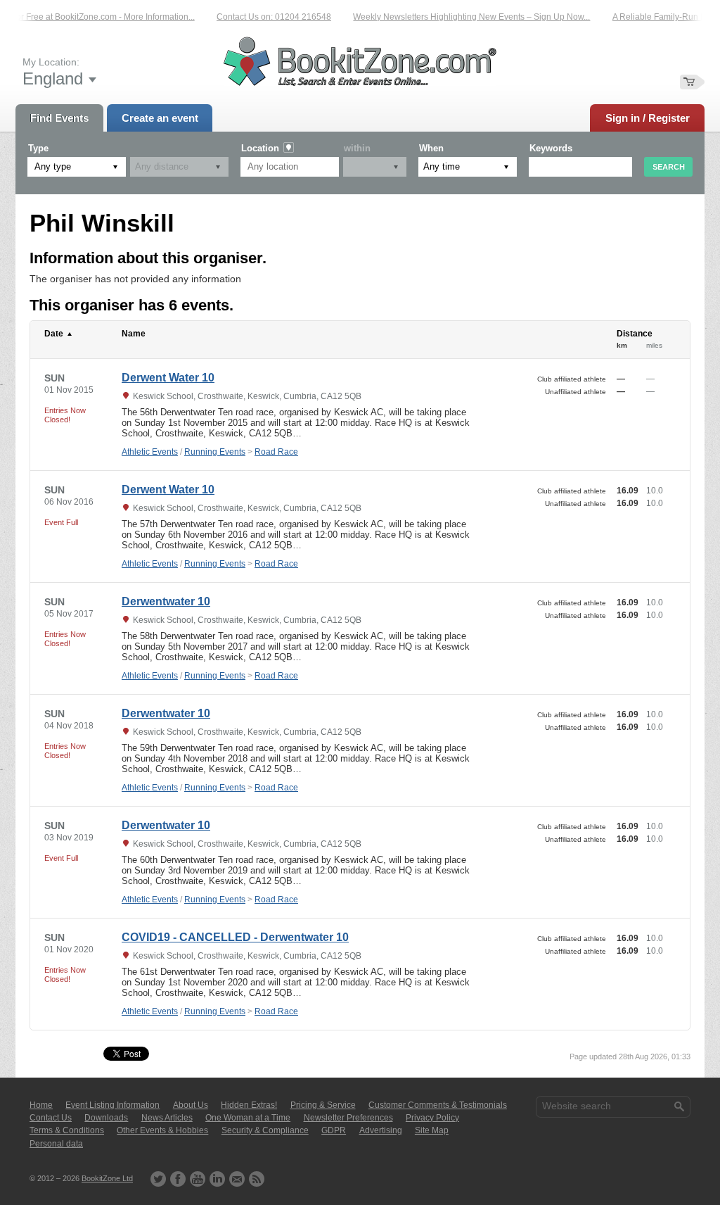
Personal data (56, 1144)
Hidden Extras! (249, 1105)
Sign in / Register (647, 118)
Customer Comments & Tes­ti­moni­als (437, 1105)
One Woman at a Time (247, 1118)
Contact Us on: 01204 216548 (266, 17)
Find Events (59, 118)
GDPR (333, 1130)
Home (41, 1105)
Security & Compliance (265, 1130)
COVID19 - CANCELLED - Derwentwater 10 (235, 937)
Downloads (106, 1118)
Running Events (214, 452)
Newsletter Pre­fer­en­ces (348, 1118)
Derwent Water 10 (168, 378)
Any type (52, 166)
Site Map (432, 1130)
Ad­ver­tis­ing (380, 1130)
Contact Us (51, 1118)
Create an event (160, 118)
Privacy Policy (432, 1118)
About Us (190, 1105)
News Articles (167, 1118)
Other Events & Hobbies (162, 1130)
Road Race (276, 452)
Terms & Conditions (67, 1130)
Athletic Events (150, 452)
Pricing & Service (323, 1105)
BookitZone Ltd (107, 1178)
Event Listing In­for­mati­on (112, 1105)
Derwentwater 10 (166, 601)
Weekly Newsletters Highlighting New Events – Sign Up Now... (463, 17)
